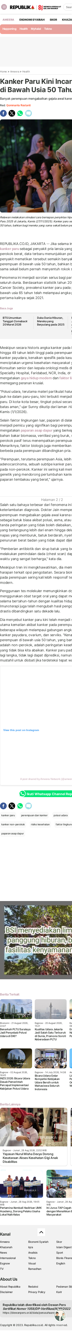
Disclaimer (6, 1292)
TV (2, 1268)
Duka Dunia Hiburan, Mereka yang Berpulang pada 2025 (51, 321)
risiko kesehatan (40, 824)
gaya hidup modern (36, 378)
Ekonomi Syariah (32, 19)
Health (24, 28)
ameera (8, 19)
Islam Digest (63, 1247)
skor (53, 19)
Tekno (48, 28)
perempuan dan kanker (34, 815)
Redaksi (33, 1286)
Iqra (30, 1247)
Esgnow (5, 1263)
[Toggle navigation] (4, 7)
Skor (59, 1241)
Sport (59, 1252)
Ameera (14, 71)
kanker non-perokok (13, 824)
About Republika (10, 1286)
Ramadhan (34, 1268)
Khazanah (6, 1247)
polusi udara (60, 815)
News (3, 1252)
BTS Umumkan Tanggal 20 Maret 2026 (15, 321)
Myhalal (36, 28)
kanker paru (10, 249)
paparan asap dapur (36, 430)
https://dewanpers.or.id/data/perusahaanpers (31, 1312)
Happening (9, 28)
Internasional (8, 1258)
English (60, 1263)
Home (3, 71)
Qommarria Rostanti (18, 105)
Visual (32, 1263)
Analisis (33, 1252)
